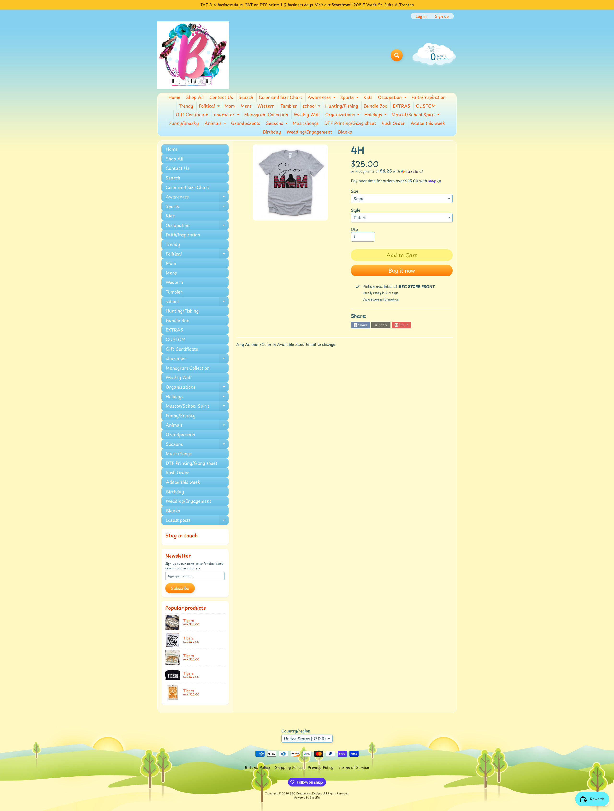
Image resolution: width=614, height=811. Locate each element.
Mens (246, 106)
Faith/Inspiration (428, 97)
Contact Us (221, 97)
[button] (402, 171)
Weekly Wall (306, 114)
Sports (350, 98)
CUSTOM (426, 106)
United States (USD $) (305, 738)
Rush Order (393, 123)
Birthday (272, 132)
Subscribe (180, 588)
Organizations (343, 115)
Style (355, 210)
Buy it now (401, 270)
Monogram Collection (266, 114)
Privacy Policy (320, 767)
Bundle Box (375, 106)
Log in (421, 16)
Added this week (428, 123)
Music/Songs (306, 123)
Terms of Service (353, 767)
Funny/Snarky (184, 123)
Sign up (442, 16)
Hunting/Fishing (341, 106)
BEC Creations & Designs (306, 793)
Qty (354, 229)
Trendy (186, 106)
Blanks (345, 132)
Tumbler (288, 106)
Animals (216, 124)
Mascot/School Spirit (416, 115)
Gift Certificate (192, 114)
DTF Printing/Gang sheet (350, 123)
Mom (229, 106)
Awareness (322, 98)
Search (246, 97)
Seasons (277, 124)
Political (210, 106)
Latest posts (197, 521)
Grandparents (245, 123)
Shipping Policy (289, 767)
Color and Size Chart (280, 97)
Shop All (195, 97)
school (312, 106)
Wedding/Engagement (309, 132)
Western (266, 106)
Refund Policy (257, 767)
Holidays (376, 115)
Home (174, 97)
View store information (380, 299)
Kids (367, 97)
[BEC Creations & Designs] (193, 55)
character (227, 115)
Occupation (393, 98)
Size (354, 191)
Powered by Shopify (307, 797)
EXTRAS (401, 106)
